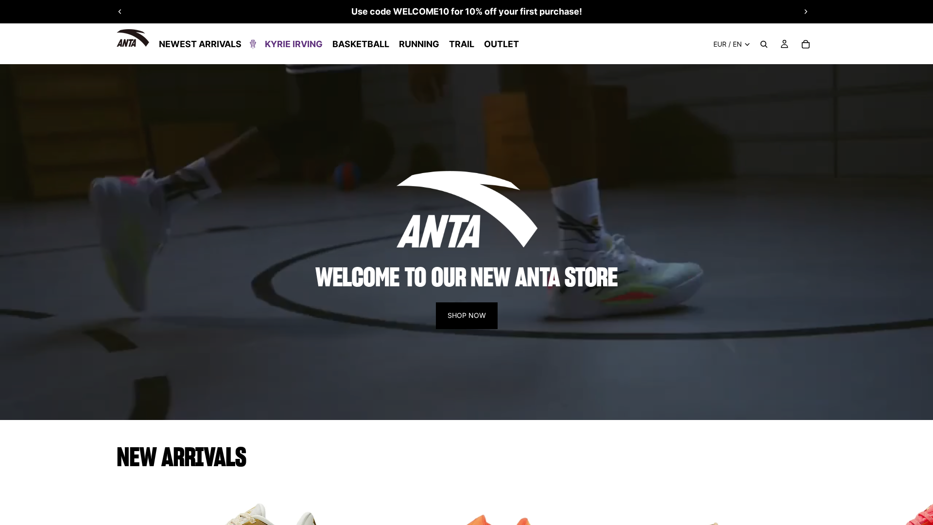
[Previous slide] (120, 11)
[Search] (764, 44)
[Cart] (805, 44)
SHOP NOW (467, 315)
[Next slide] (805, 11)
